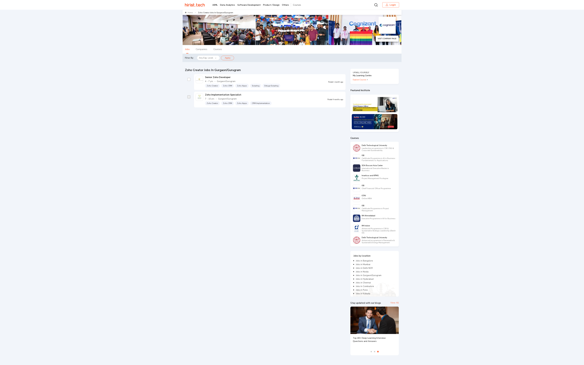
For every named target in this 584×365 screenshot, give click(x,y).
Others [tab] (285, 4)
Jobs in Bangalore (364, 260)
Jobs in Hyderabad (365, 279)
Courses (297, 4)
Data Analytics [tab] (227, 4)
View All (394, 302)
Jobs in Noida (362, 271)
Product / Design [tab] (271, 4)
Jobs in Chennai (363, 282)
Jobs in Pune (362, 290)
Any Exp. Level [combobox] (206, 57)
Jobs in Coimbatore (365, 286)
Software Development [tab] (249, 4)
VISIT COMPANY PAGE (387, 38)
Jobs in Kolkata (363, 293)
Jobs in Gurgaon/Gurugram (368, 275)
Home (190, 12)
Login (393, 4)
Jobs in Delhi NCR (364, 268)
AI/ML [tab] (215, 4)
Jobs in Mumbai (363, 264)
